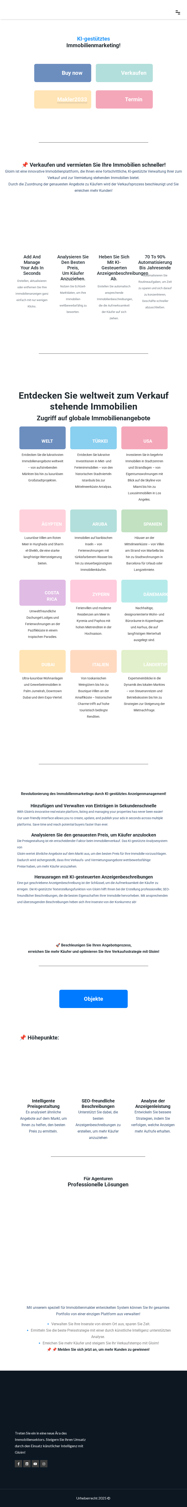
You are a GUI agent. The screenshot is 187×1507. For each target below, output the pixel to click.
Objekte (93, 999)
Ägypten (52, 524)
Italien (100, 664)
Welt (47, 441)
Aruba (99, 524)
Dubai (48, 664)
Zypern (100, 594)
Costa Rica (52, 596)
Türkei (100, 441)
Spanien (152, 524)
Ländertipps (155, 664)
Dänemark (155, 594)
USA (147, 441)
